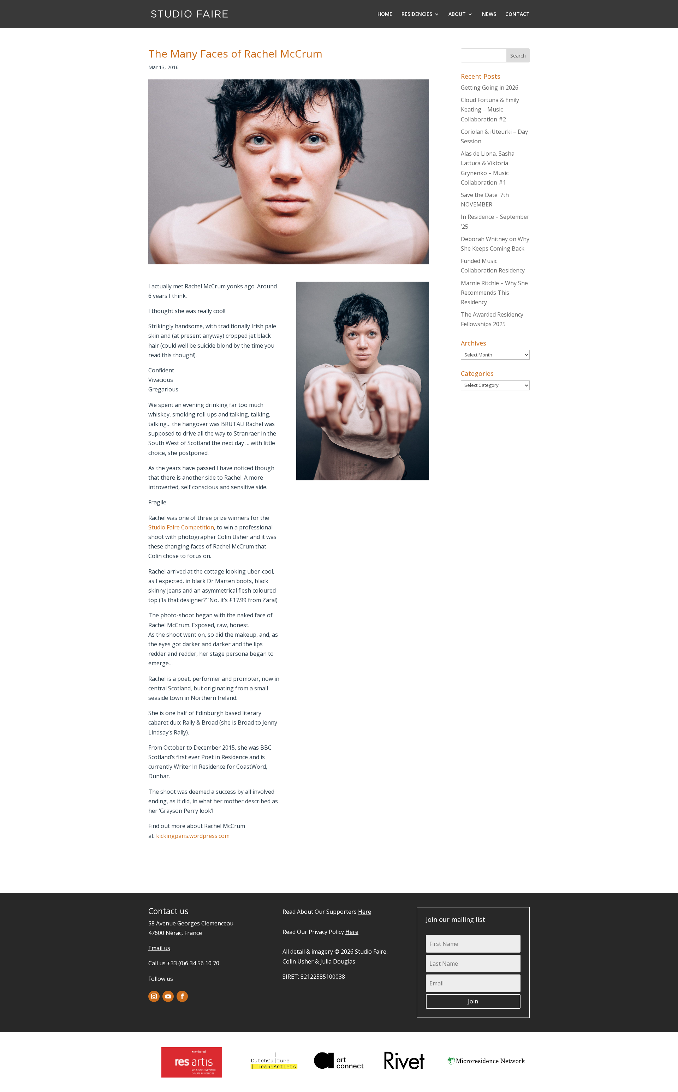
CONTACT (517, 14)
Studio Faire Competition (181, 527)
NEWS (489, 14)
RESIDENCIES (417, 14)
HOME (384, 14)
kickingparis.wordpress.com (193, 836)
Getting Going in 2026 (489, 87)
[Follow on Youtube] (168, 996)
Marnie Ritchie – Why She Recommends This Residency (494, 292)
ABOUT (457, 14)
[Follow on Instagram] (154, 996)
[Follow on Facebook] (182, 996)
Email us (159, 948)
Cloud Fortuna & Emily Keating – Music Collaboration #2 (490, 109)
